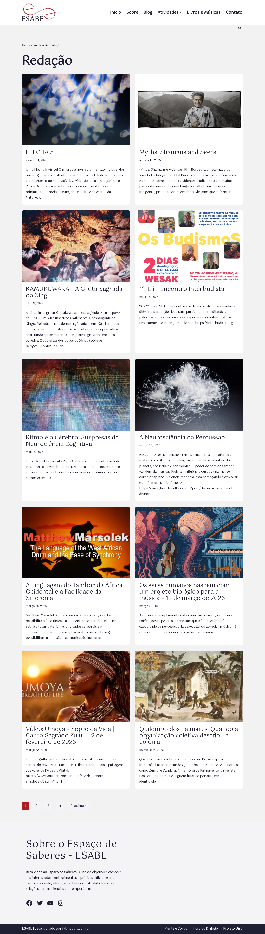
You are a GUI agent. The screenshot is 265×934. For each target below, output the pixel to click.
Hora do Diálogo (205, 928)
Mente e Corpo (176, 928)
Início (115, 12)
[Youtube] (50, 903)
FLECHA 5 (40, 152)
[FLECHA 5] (76, 109)
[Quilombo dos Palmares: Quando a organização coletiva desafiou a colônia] (189, 686)
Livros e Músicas (204, 12)
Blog (148, 12)
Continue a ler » (53, 346)
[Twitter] (39, 903)
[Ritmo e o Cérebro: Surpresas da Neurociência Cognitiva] (76, 395)
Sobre (132, 12)
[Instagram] (60, 903)
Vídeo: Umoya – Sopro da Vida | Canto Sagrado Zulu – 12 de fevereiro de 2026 (70, 736)
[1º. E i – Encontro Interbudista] (189, 246)
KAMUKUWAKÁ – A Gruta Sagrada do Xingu (74, 292)
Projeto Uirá (232, 928)
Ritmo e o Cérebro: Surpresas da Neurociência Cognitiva (72, 441)
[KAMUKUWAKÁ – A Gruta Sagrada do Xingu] (76, 246)
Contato (234, 12)
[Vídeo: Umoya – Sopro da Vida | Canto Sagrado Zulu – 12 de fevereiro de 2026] (76, 686)
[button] (181, 12)
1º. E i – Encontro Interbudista (181, 289)
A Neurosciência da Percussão (182, 437)
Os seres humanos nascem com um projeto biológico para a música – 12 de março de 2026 (184, 592)
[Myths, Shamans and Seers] (189, 109)
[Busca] (239, 27)
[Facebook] (29, 903)
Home (26, 45)
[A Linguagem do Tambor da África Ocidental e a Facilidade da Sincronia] (76, 542)
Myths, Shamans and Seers (177, 152)
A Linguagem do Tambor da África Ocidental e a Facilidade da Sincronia (74, 592)
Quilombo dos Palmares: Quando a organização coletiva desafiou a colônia (188, 736)
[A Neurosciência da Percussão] (189, 395)
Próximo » (79, 806)
